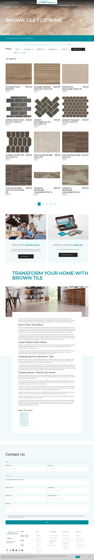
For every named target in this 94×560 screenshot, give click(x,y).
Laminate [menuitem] (38, 545)
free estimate (34, 405)
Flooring (15, 13)
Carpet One (8, 13)
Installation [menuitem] (65, 548)
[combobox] (45, 44)
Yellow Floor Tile (24, 423)
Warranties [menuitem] (65, 546)
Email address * (51, 487)
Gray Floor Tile (24, 417)
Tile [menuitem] (37, 547)
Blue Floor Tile (24, 416)
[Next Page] (58, 204)
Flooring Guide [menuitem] (66, 540)
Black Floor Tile (24, 414)
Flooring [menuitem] (38, 535)
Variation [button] (64, 49)
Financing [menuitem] (38, 552)
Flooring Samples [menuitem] (53, 537)
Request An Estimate (77, 5)
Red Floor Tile (24, 420)
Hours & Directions (64, 5)
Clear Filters (23, 52)
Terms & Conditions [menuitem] (80, 545)
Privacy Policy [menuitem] (79, 547)
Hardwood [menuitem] (38, 540)
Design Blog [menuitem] (52, 545)
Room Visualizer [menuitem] (53, 535)
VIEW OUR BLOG (25, 256)
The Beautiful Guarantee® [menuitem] (66, 543)
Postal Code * (9, 495)
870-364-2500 (16, 2)
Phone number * (9, 487)
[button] (59, 8)
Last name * (50, 465)
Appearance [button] (52, 49)
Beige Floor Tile (24, 413)
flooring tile (27, 403)
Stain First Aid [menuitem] (66, 537)
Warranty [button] (40, 49)
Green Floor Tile (24, 419)
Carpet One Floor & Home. (16, 553)
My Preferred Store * (52, 495)
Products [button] (7, 7)
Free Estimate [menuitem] (39, 549)
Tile (20, 13)
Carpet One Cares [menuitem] (80, 540)
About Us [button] (24, 7)
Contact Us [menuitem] (78, 542)
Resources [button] (16, 7)
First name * (8, 465)
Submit (47, 522)
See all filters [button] (77, 49)
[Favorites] (61, 8)
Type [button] (16, 49)
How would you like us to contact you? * (14, 479)
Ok (77, 556)
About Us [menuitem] (78, 535)
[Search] (69, 44)
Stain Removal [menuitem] (66, 535)
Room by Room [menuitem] (79, 537)
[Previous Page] (35, 204)
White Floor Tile (24, 422)
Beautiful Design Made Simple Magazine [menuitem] (53, 542)
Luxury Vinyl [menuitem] (39, 537)
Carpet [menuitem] (37, 542)
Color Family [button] (27, 49)
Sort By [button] (20, 58)
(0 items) (63, 8)
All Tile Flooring (24, 425)
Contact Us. (30, 38)
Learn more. (32, 557)
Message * (8, 503)
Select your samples (66, 254)
